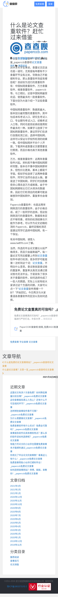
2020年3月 (15, 530)
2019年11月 (16, 545)
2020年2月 (15, 534)
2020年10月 (16, 504)
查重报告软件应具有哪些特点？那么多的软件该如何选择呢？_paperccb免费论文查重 (28, 437)
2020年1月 (15, 537)
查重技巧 (14, 561)
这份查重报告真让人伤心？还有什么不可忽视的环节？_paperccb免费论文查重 (28, 403)
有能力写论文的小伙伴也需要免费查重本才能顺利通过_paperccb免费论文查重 (28, 448)
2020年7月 (15, 515)
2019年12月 (16, 541)
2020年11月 (16, 500)
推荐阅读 (14, 557)
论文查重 (23, 58)
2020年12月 (16, 497)
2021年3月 (15, 486)
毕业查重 (23, 342)
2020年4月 (15, 526)
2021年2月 (15, 489)
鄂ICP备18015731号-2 (17, 586)
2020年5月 (15, 523)
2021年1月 (15, 493)
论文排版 (14, 564)
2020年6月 (15, 519)
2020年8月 (15, 511)
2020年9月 (15, 508)
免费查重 (39, 4)
